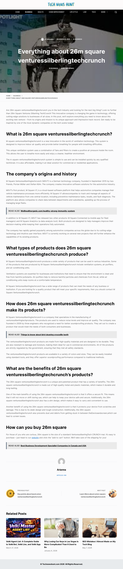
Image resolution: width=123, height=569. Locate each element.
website (35, 437)
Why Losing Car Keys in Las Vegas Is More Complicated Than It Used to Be (61, 544)
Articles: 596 (61, 475)
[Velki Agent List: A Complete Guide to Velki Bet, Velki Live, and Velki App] (23, 528)
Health (40, 12)
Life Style (74, 12)
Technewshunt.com (51, 564)
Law (84, 12)
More (103, 12)
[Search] (116, 12)
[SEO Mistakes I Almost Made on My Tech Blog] (99, 528)
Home (17, 12)
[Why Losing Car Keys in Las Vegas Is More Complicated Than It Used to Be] (61, 528)
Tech (94, 12)
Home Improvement (56, 12)
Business (28, 12)
